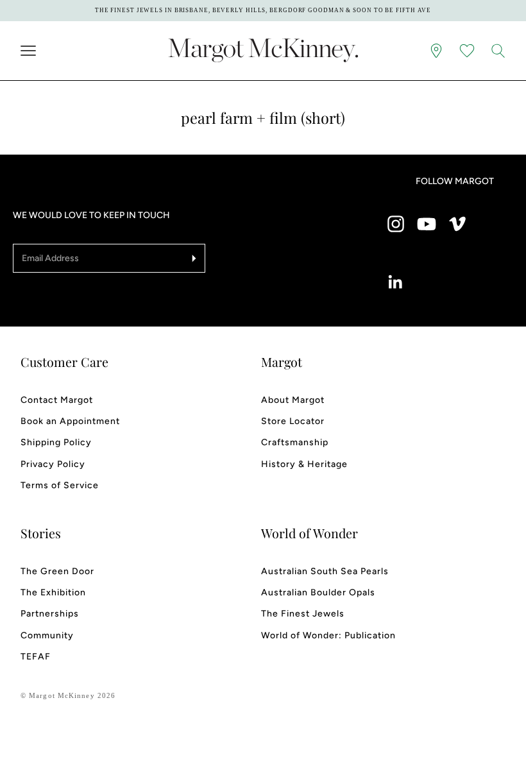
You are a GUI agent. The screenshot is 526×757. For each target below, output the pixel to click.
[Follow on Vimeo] (457, 224)
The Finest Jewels (302, 613)
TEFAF (36, 656)
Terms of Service (60, 485)
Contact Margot (57, 400)
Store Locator (293, 421)
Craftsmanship (294, 442)
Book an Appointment (70, 421)
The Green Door (57, 571)
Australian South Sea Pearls (325, 571)
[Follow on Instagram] (396, 224)
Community (47, 635)
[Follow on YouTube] (426, 224)
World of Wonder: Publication (328, 635)
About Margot (293, 400)
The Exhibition (53, 592)
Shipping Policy (56, 442)
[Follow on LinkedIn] (396, 282)
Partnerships (50, 613)
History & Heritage (304, 464)
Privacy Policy (53, 464)
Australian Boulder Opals (318, 592)
